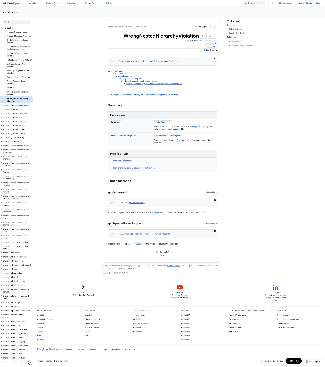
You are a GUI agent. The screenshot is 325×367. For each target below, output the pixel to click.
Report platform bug (285, 315)
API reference (10, 12)
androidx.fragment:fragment (205, 40)
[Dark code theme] (215, 58)
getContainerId (162, 122)
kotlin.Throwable (119, 73)
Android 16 (185, 319)
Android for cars (139, 327)
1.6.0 (215, 47)
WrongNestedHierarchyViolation (145, 61)
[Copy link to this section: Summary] (124, 105)
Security (40, 323)
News (39, 331)
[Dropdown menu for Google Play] (98, 3)
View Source (209, 44)
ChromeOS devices (141, 323)
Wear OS (136, 319)
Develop (71, 3)
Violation (173, 61)
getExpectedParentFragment (167, 135)
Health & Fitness (91, 323)
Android (40, 315)
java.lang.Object (115, 71)
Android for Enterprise (46, 319)
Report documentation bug (288, 319)
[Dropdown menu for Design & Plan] (61, 3)
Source (40, 327)
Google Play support (285, 323)
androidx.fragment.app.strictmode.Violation (141, 81)
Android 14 (185, 327)
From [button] (122, 161)
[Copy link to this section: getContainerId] (129, 192)
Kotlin (206, 50)
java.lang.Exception (123, 76)
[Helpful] (211, 27)
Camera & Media (92, 327)
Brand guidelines (61, 361)
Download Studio (236, 327)
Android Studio (305, 3)
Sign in (319, 3)
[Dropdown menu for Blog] (115, 3)
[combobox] (256, 3)
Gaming (88, 315)
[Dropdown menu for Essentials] (39, 3)
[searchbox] (17, 22)
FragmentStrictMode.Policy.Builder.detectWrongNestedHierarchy (145, 94)
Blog (110, 3)
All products (130, 350)
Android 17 (185, 315)
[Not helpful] (215, 27)
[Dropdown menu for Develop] (78, 3)
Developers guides (236, 319)
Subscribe (294, 361)
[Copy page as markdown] (210, 36)
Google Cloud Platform (110, 350)
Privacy (88, 331)
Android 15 (185, 323)
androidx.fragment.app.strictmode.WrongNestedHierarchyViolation (154, 83)
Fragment (196, 126)
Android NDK (234, 331)
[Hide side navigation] (30, 362)
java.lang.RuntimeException (130, 78)
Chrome (80, 350)
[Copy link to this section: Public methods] (133, 181)
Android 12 (185, 335)
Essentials (31, 3)
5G (86, 335)
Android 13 (185, 331)
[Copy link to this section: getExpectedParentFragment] (145, 223)
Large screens (138, 315)
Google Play (90, 3)
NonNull (122, 135)
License (49, 361)
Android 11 (185, 339)
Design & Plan (52, 3)
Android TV (137, 331)
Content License (173, 266)
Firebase (92, 350)
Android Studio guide (237, 315)
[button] (16, 28)
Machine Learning (92, 319)
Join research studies (285, 327)
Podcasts (40, 339)
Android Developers (115, 27)
